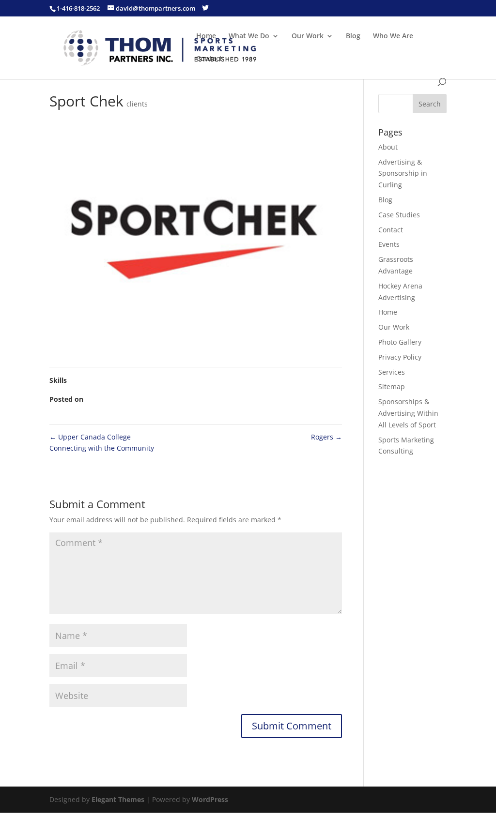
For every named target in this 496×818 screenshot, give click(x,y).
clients (137, 103)
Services (391, 372)
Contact (209, 59)
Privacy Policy (399, 357)
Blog (353, 36)
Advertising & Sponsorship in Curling (402, 173)
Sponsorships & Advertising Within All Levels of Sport (408, 413)
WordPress (210, 799)
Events (389, 244)
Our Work (308, 36)
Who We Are (393, 36)
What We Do (249, 36)
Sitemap (391, 386)
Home (206, 36)
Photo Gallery (399, 342)
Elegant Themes (118, 799)
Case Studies (399, 214)
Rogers (326, 436)
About (388, 146)
